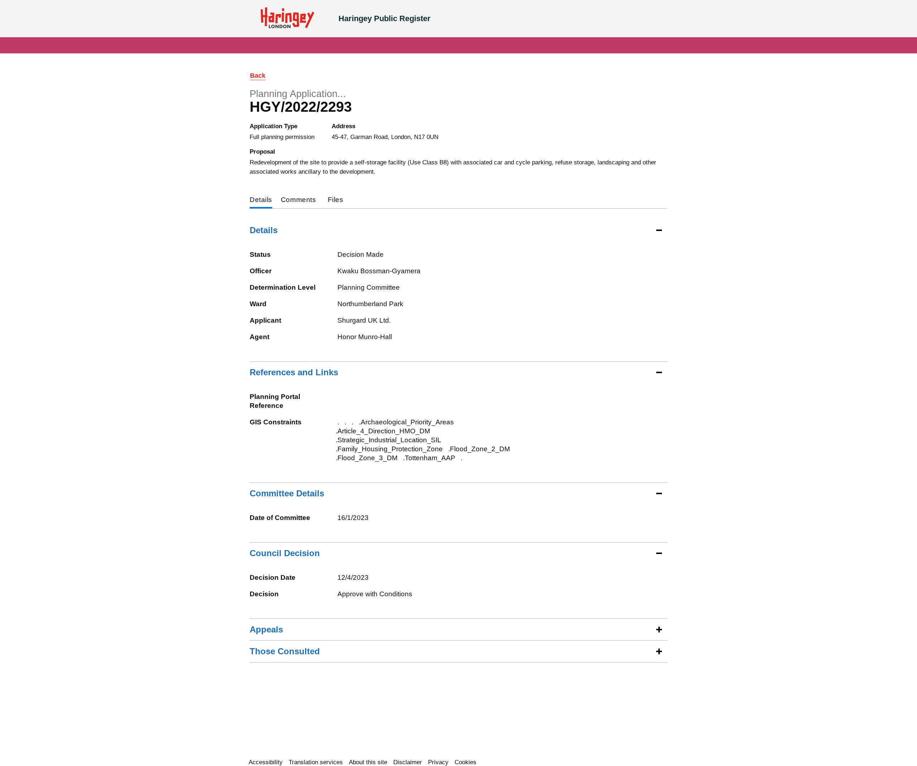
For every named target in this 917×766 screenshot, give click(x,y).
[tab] (261, 200)
